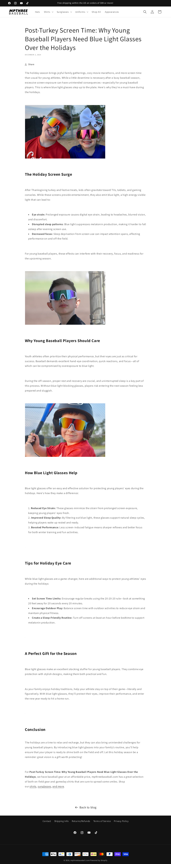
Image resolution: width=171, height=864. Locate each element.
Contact (47, 821)
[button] (48, 11)
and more (58, 786)
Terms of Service (102, 821)
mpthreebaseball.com (80, 860)
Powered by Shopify (98, 860)
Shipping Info (61, 821)
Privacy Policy (121, 821)
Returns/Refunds (81, 821)
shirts (33, 786)
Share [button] (31, 64)
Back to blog (88, 807)
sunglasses (44, 786)
